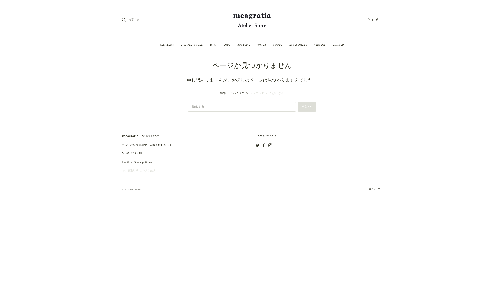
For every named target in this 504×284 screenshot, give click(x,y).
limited (338, 45)
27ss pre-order (192, 45)
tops (227, 45)
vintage (320, 45)
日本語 (372, 189)
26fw (213, 45)
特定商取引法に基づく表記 (138, 171)
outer (261, 45)
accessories (298, 45)
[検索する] (124, 20)
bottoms (243, 45)
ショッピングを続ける (268, 93)
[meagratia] (252, 19)
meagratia (135, 190)
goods (277, 45)
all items (167, 45)
